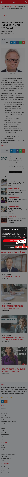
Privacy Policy (23, 237)
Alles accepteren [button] (14, 240)
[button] (14, 247)
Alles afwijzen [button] (14, 244)
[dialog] (14, 238)
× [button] (25, 228)
